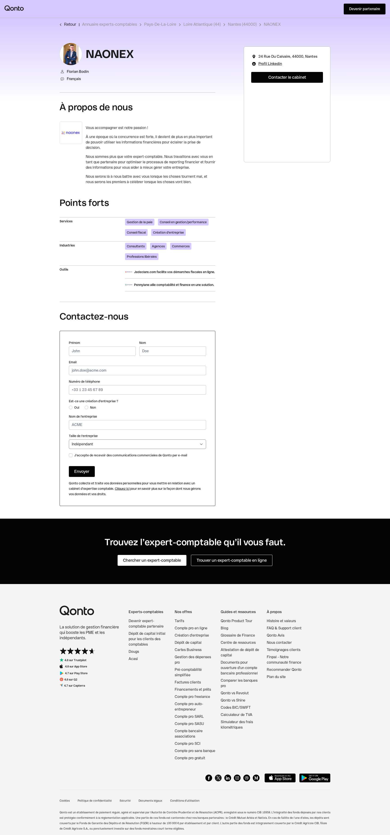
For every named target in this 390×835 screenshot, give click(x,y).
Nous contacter (279, 642)
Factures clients (188, 682)
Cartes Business (188, 650)
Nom (142, 343)
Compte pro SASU (189, 724)
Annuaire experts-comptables (109, 24)
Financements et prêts (193, 689)
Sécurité (125, 800)
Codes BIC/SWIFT (236, 707)
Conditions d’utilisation (185, 800)
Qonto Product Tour (236, 621)
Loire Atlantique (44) (202, 24)
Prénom (74, 343)
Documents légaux (150, 800)
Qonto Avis (275, 635)
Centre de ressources (238, 642)
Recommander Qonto (284, 669)
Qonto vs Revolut (235, 693)
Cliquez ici (122, 488)
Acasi (133, 659)
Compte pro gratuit (190, 758)
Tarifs (179, 621)
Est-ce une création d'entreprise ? (93, 401)
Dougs (134, 651)
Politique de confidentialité (95, 800)
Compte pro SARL (189, 716)
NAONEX (272, 24)
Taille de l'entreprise (83, 436)
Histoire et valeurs (281, 621)
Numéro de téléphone (84, 381)
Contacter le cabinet (287, 77)
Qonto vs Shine (233, 700)
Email (73, 362)
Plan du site (276, 677)
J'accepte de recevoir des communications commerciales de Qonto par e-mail (130, 455)
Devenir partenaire (364, 9)
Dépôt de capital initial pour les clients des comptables (147, 638)
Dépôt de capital (188, 642)
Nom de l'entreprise (83, 416)
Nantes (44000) (242, 24)
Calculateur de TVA (236, 715)
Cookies (65, 800)
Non (93, 407)
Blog (224, 628)
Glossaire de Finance (238, 635)
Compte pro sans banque (195, 751)
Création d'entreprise (192, 635)
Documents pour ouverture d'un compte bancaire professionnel (239, 667)
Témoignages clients (283, 650)
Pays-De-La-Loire (160, 24)
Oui (76, 407)
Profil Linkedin (270, 64)
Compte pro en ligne (191, 628)
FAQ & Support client (284, 628)
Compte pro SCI (187, 743)
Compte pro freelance (192, 697)
